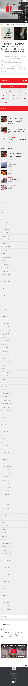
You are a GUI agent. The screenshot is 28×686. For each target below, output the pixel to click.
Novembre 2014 (6, 602)
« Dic (2, 102)
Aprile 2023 (5, 348)
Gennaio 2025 (6, 278)
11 (14, 93)
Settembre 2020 (6, 442)
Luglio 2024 (5, 295)
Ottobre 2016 (6, 557)
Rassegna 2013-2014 (13, 187)
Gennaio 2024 (6, 316)
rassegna (15, 634)
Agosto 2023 (5, 334)
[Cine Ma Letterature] (4, 172)
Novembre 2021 (6, 403)
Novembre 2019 (6, 466)
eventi (14, 632)
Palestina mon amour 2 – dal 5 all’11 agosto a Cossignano (17, 140)
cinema (11, 632)
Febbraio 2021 (6, 428)
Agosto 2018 (5, 491)
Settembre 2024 (6, 292)
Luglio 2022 (5, 379)
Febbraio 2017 (6, 543)
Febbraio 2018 (6, 508)
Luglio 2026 (5, 225)
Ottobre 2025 (6, 253)
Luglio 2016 (5, 564)
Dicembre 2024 (6, 281)
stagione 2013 (22, 634)
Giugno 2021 (5, 421)
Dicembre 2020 (6, 435)
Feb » (6, 102)
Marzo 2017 (5, 539)
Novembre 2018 (6, 480)
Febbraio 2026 (6, 239)
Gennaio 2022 (6, 396)
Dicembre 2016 (6, 550)
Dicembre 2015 (6, 581)
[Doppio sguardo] (4, 165)
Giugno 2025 (5, 264)
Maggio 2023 (5, 344)
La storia (10, 162)
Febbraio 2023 (6, 355)
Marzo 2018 (5, 504)
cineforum (5, 632)
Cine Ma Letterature (13, 172)
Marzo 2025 (5, 271)
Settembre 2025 (6, 257)
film (22, 632)
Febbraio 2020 (6, 456)
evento (18, 632)
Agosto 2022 (5, 375)
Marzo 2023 (5, 351)
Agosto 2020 (5, 445)
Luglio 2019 (5, 477)
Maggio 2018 (5, 497)
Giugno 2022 (5, 382)
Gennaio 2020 (6, 459)
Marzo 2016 (5, 571)
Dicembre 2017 (6, 515)
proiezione (8, 634)
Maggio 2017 (5, 532)
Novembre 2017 (6, 518)
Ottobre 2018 (6, 484)
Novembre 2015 (6, 585)
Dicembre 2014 (6, 599)
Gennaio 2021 (6, 431)
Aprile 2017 (5, 536)
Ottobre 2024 (6, 288)
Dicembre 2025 (6, 246)
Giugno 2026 (5, 229)
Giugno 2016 (5, 567)
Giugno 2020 (5, 452)
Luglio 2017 (5, 529)
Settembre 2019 (6, 473)
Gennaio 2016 (6, 578)
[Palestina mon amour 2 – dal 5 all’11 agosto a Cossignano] (4, 138)
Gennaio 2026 (6, 243)
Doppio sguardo (12, 164)
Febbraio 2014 (6, 609)
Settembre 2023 (6, 330)
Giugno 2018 (5, 494)
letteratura (3, 634)
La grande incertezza (13, 179)
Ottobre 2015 (6, 588)
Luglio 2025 (5, 260)
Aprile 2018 (5, 501)
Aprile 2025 (5, 267)
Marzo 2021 (5, 424)
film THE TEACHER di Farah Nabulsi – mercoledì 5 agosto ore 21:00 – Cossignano (17, 131)
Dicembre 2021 (6, 400)
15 (3, 96)
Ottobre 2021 (6, 407)
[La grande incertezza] (4, 180)
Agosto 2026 (5, 222)
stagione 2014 (3, 636)
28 (25, 98)
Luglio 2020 (5, 449)
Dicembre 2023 (6, 320)
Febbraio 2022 (6, 393)
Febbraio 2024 (6, 313)
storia (8, 636)
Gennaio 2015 (6, 595)
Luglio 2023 (5, 337)
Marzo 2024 (5, 309)
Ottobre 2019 (6, 470)
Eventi (13, 170)
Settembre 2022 (6, 372)
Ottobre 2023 (6, 327)
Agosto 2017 (5, 525)
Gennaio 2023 (6, 358)
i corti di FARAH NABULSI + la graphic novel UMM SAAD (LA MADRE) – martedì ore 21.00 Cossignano (15, 121)
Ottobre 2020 (6, 438)
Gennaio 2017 (6, 546)
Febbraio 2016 (6, 574)
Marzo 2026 (5, 236)
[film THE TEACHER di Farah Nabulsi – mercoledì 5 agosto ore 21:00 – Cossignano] (4, 130)
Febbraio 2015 (6, 592)
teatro (10, 636)
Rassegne (13, 137)
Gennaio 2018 (6, 511)
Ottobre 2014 (6, 606)
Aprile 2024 (5, 306)
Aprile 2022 (5, 386)
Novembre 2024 (6, 285)
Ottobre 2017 (6, 522)
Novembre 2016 (6, 553)
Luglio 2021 (5, 417)
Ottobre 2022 (6, 368)
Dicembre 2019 (6, 463)
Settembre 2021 (6, 410)
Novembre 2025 (6, 250)
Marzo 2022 (5, 389)
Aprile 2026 (5, 232)
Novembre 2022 (6, 365)
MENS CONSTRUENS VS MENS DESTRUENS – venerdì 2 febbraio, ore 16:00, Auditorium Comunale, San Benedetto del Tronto (13, 49)
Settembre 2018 (6, 487)
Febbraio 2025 (6, 274)
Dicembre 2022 (6, 361)
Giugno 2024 (5, 299)
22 (3, 98)
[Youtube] (26, 80)
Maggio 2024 (5, 302)
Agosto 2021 (5, 414)
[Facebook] (23, 80)
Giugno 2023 (5, 341)
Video (3, 213)
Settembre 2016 (6, 560)
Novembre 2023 (6, 323)
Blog (2, 41)
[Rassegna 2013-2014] (4, 187)
